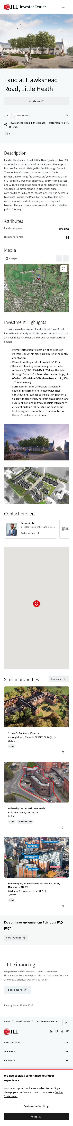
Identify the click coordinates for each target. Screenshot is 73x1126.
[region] (36, 1097)
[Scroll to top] (65, 1023)
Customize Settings (36, 1106)
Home (7, 1021)
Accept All (36, 1116)
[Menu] (63, 7)
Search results (22, 1021)
